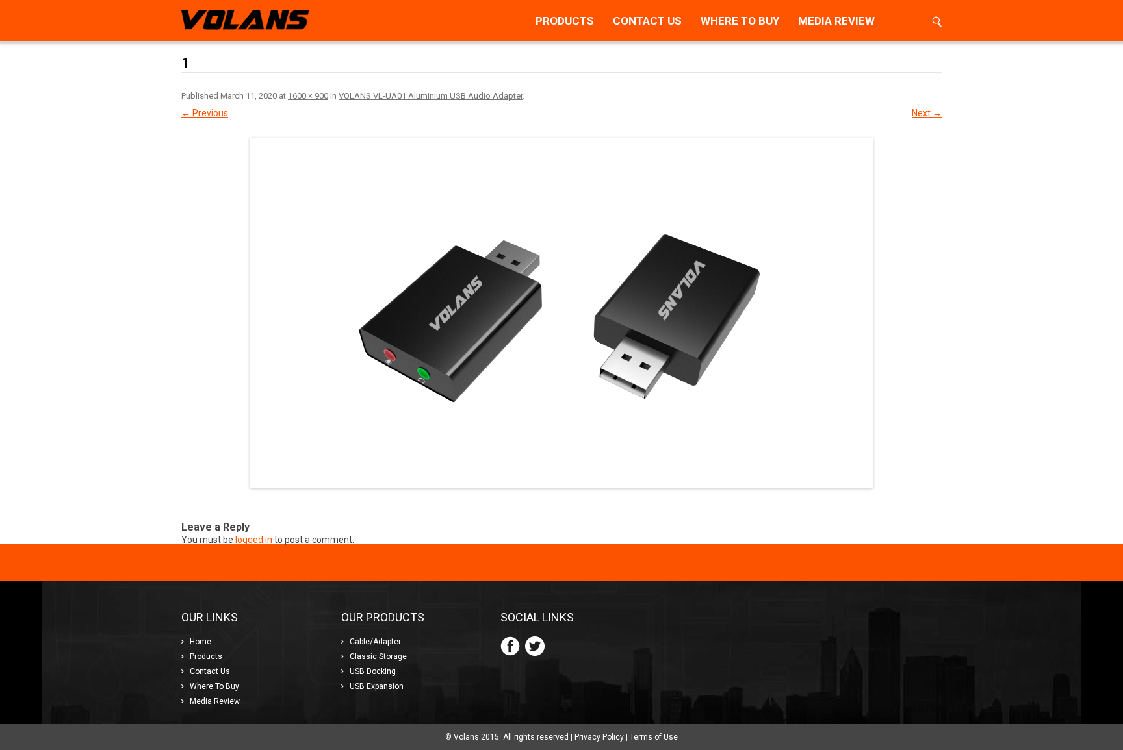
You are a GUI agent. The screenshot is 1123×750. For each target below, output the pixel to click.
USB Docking (373, 671)
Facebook (510, 646)
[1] (561, 313)
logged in (253, 539)
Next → (927, 113)
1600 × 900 (308, 96)
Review (836, 20)
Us (647, 20)
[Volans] (245, 20)
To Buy (740, 20)
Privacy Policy (599, 737)
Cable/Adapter (375, 641)
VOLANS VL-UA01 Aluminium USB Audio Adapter (431, 96)
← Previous (204, 113)
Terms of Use (654, 737)
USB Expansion (377, 686)
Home (200, 641)
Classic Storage (378, 656)
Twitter (535, 646)
